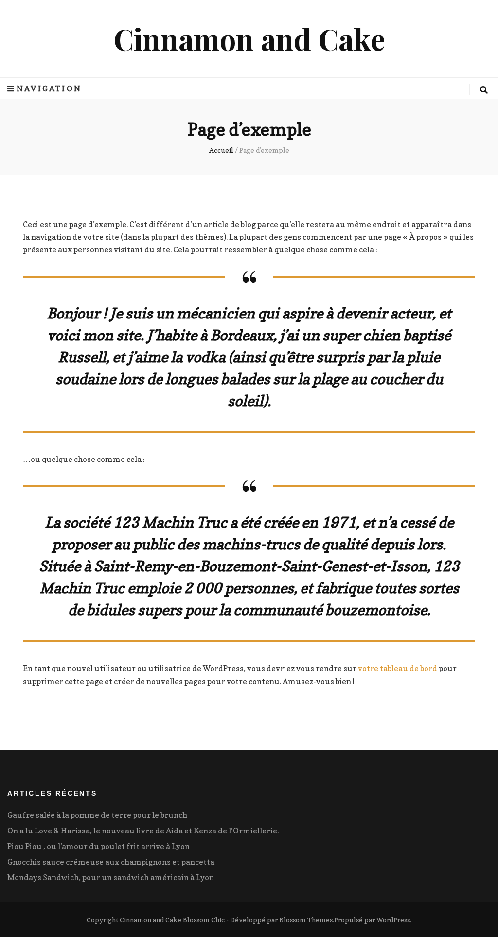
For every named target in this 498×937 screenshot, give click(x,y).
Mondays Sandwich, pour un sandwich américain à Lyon (110, 877)
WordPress (393, 920)
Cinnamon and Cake (249, 38)
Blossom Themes (306, 920)
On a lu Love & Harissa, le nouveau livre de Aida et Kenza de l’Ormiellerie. (143, 830)
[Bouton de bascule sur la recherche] (484, 90)
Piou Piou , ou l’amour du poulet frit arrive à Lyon (98, 846)
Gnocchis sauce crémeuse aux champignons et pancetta (110, 861)
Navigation (49, 88)
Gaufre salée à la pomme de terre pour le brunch (97, 815)
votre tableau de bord (397, 668)
